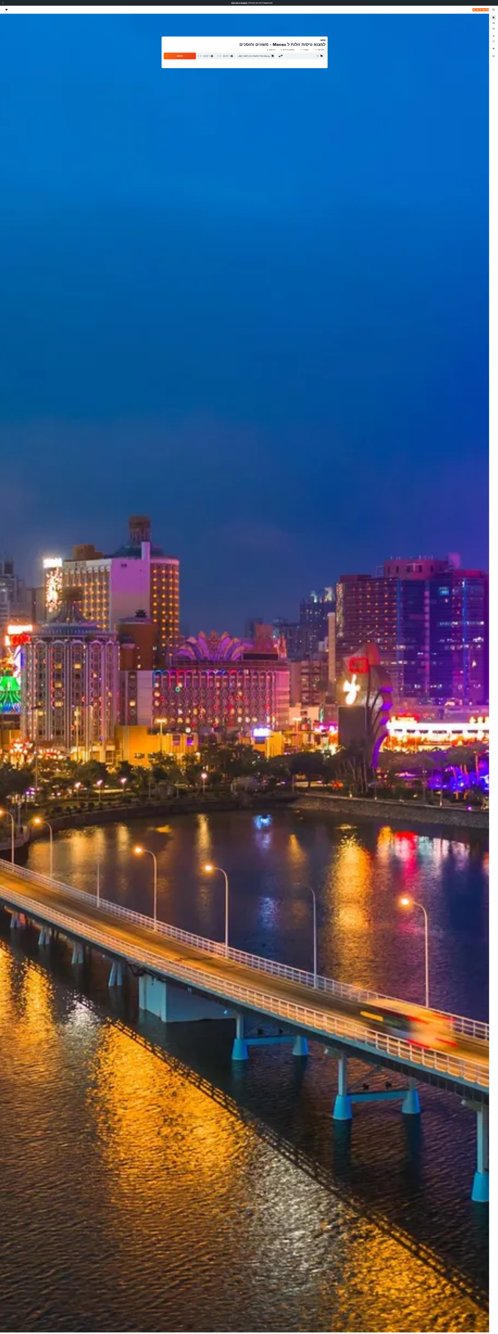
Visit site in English (239, 3)
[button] (3, 3)
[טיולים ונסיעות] (493, 48)
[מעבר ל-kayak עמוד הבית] (480, 9)
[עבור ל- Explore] (493, 35)
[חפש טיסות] (493, 17)
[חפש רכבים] (493, 28)
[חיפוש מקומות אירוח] (493, 23)
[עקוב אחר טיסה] (493, 41)
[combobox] (319, 49)
